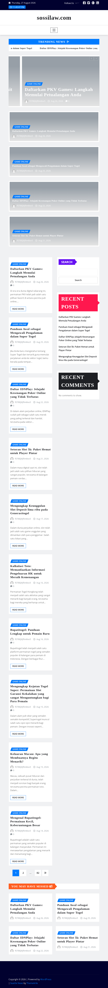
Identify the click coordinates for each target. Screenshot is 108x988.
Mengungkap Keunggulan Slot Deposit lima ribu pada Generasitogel (29, 509)
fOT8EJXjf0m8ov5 (23, 101)
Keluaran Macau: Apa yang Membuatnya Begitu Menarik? (29, 757)
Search (66, 262)
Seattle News (16, 983)
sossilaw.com (54, 17)
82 (38, 872)
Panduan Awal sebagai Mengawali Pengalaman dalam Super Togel (46, 166)
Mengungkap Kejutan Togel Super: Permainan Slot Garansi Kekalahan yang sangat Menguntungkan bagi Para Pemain (29, 694)
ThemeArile (32, 983)
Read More (18, 309)
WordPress (45, 979)
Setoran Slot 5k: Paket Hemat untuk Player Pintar (37, 236)
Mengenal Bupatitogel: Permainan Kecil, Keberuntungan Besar (25, 821)
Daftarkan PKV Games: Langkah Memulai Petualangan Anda (43, 131)
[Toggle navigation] (54, 30)
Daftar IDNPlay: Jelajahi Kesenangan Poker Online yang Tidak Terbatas (49, 201)
